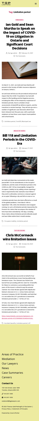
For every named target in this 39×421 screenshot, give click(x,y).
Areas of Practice (12, 354)
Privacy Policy (6, 409)
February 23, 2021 (27, 53)
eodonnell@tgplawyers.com (11, 401)
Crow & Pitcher (14, 413)
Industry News (19, 131)
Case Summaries (12, 372)
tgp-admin (13, 53)
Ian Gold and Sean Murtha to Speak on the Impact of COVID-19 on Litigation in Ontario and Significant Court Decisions (19, 36)
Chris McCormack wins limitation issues (19, 237)
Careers (7, 377)
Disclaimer (28, 406)
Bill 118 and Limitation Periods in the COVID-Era (19, 139)
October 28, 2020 (27, 244)
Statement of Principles (20, 409)
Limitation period (9, 121)
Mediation (8, 359)
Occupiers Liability (10, 221)
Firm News (19, 20)
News (5, 368)
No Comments (20, 56)
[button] (35, 3)
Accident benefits (10, 323)
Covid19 (18, 121)
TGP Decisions (19, 230)
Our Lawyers (10, 363)
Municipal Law (26, 121)
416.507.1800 (8, 394)
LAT (29, 323)
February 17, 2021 (27, 148)
